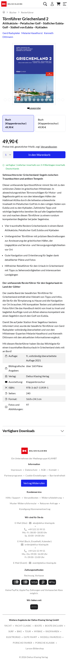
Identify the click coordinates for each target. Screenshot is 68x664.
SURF (11, 631)
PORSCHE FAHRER (22, 642)
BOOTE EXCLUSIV (54, 625)
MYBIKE (38, 631)
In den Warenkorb (39, 154)
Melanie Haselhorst (32, 32)
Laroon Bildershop (35, 648)
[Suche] (45, 4)
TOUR (28, 631)
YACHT (8, 625)
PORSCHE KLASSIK (45, 642)
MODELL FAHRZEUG (50, 637)
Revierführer (27, 12)
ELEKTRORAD (13, 637)
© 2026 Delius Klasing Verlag (33, 657)
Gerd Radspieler (11, 32)
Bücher (13, 12)
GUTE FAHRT (30, 637)
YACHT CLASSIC (23, 625)
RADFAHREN (52, 631)
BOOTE (38, 625)
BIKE (19, 631)
